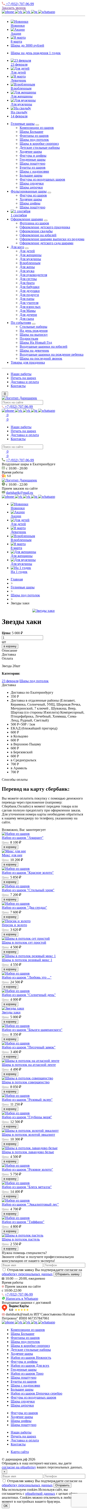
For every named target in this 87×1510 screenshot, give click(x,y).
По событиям (21, 323)
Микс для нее (12, 855)
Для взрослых (30, 307)
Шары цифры (30, 203)
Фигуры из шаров (33, 195)
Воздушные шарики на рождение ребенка (51, 354)
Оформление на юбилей (38, 235)
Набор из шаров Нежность (31, 1357)
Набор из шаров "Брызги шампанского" (32, 1030)
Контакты (18, 386)
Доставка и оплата (25, 382)
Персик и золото (14, 925)
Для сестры (28, 279)
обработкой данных (40, 1493)
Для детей (18, 72)
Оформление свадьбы (36, 231)
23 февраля (19, 64)
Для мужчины (21, 104)
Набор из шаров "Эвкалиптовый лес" (30, 1204)
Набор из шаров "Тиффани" (23, 1222)
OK (6, 1506)
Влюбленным (21, 88)
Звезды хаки (11, 1012)
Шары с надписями (34, 171)
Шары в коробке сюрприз (39, 143)
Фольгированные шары (29, 191)
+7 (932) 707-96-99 (19, 4)
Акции (16, 33)
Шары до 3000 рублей (27, 45)
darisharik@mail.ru (19, 492)
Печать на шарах (23, 378)
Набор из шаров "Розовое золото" (27, 1169)
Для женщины (22, 96)
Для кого (17, 247)
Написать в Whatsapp (21, 1298)
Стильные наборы (33, 326)
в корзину (10, 646)
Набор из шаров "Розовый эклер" (27, 1099)
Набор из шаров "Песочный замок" (29, 1047)
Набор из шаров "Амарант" (23, 838)
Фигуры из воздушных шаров (42, 179)
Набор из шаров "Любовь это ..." (27, 977)
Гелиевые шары (23, 124)
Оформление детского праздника (45, 227)
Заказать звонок (14, 8)
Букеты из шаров (33, 167)
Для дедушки (30, 291)
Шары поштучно (32, 163)
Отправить (62, 1485)
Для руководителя (33, 275)
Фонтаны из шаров (34, 135)
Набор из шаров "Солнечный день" (29, 995)
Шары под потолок (34, 139)
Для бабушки (29, 287)
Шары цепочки (31, 187)
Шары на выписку (34, 334)
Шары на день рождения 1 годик (36, 53)
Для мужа (27, 271)
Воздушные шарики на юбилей (43, 346)
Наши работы (21, 374)
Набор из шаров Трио (27, 1373)
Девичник (18, 80)
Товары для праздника (28, 362)
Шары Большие (31, 132)
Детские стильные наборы (40, 147)
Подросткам (29, 338)
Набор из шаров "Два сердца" (24, 907)
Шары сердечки (32, 183)
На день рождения (34, 330)
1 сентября (19, 215)
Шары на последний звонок (41, 358)
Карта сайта (20, 1452)
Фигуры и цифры (33, 155)
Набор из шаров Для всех (30, 1365)
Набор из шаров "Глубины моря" (27, 1117)
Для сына (27, 319)
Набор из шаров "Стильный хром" (28, 890)
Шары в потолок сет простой (24, 942)
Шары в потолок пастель (21, 1239)
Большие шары (31, 175)
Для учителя (29, 303)
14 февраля (19, 116)
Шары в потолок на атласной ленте (29, 1065)
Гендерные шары (33, 159)
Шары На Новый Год (36, 342)
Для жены (27, 267)
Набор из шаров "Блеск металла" (27, 1187)
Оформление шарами (27, 219)
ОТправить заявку (67, 1274)
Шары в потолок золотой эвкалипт (28, 1134)
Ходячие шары (31, 151)
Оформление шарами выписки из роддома (52, 239)
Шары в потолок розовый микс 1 (27, 960)
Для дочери (28, 315)
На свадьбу (19, 112)
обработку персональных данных (27, 1274)
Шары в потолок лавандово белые (28, 1152)
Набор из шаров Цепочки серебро (36, 1393)
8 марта (16, 41)
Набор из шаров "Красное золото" (28, 872)
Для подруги (29, 295)
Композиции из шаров (37, 128)
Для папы (27, 299)
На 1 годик (19, 572)
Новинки (18, 25)
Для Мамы (28, 311)
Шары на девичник (34, 350)
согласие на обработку (19, 1467)
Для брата (27, 283)
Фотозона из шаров (34, 223)
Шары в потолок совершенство (26, 1082)
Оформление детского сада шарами (46, 243)
